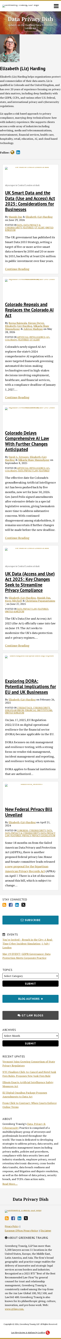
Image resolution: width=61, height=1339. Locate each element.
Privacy (26, 835)
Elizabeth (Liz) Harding (39, 217)
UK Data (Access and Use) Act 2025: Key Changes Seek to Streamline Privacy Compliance (30, 582)
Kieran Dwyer (36, 323)
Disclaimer (46, 1230)
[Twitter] (23, 904)
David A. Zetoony (18, 457)
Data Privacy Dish (30, 19)
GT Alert (39, 227)
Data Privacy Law (28, 470)
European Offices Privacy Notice (21, 1230)
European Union (14, 710)
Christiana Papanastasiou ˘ (30, 602)
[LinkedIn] (17, 905)
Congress (22, 830)
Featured (28, 227)
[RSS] (4, 905)
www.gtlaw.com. (14, 1309)
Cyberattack (24, 707)
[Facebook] (11, 905)
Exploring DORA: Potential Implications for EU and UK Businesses (30, 686)
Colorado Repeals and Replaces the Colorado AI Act (29, 309)
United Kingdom (14, 611)
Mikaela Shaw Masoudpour (33, 460)
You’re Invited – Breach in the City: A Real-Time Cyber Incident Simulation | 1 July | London (27, 943)
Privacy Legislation (43, 835)
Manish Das (15, 217)
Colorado (11, 339)
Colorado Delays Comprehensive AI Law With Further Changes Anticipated (27, 441)
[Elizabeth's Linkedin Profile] (18, 152)
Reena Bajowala (18, 323)
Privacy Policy (12, 1226)
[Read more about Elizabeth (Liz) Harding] (12, 152)
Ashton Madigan (33, 329)
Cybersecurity (41, 707)
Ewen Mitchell (13, 601)
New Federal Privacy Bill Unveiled (28, 812)
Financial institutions (38, 710)
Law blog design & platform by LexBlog (28, 1332)
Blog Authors (21, 998)
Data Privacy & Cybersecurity (22, 833)
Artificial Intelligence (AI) (33, 337)
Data (19, 225)
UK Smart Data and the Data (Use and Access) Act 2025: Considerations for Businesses (30, 201)
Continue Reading (17, 269)
